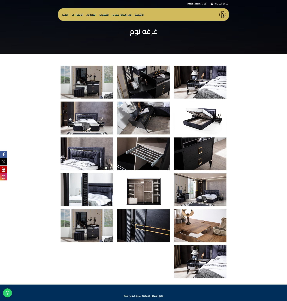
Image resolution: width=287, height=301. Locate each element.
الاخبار (65, 14)
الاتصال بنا (77, 14)
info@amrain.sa (195, 4)
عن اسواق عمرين (122, 14)
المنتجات (104, 14)
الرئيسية (139, 14)
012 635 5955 (221, 4)
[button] (7, 292)
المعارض (91, 14)
